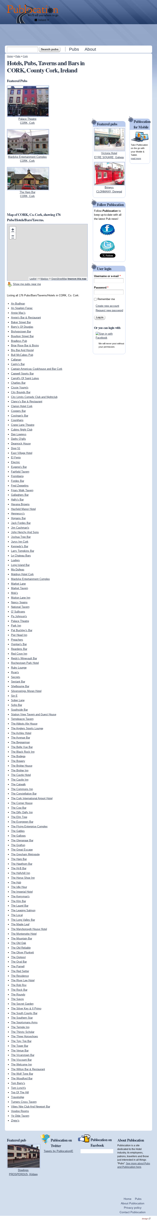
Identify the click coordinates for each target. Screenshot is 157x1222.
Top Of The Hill (20, 1092)
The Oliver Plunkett (22, 952)
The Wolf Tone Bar (22, 1073)
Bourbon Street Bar (22, 336)
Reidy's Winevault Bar (24, 658)
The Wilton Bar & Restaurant (28, 1069)
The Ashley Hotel (21, 733)
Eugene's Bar (19, 466)
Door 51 (15, 448)
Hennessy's (18, 513)
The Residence (20, 975)
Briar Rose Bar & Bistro (25, 345)
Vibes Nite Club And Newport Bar (30, 1106)
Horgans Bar (18, 518)
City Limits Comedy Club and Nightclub (34, 397)
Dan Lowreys (18, 434)
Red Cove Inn (19, 653)
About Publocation (132, 1203)
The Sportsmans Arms (24, 1022)
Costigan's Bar (19, 415)
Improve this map (77, 278)
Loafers (15, 560)
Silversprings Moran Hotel (26, 691)
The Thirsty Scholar (22, 1031)
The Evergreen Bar (22, 821)
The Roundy (18, 994)
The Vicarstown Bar (22, 1055)
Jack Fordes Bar (21, 523)
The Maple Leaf (20, 924)
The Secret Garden (22, 1003)
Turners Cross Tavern (24, 1101)
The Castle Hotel (21, 774)
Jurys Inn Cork (19, 541)
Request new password (109, 310)
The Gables (18, 831)
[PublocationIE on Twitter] (107, 251)
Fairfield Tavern (20, 471)
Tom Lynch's (18, 1087)
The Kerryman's (20, 896)
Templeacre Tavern (22, 718)
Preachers (17, 639)
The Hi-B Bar (18, 868)
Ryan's (15, 672)
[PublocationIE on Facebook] (107, 235)
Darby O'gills (18, 438)
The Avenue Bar (20, 737)
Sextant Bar (18, 681)
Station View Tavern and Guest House (33, 714)
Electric (15, 462)
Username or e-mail (107, 276)
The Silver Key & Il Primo (26, 1008)
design (146, 1218)
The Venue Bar (20, 1050)
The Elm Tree (19, 817)
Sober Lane (18, 700)
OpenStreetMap (59, 278)
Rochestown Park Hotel (25, 662)
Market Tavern (19, 588)
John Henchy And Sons (25, 532)
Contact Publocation (133, 1212)
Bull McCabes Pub (22, 354)
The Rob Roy (19, 985)
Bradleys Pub (19, 340)
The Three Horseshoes (24, 1036)
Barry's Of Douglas (22, 326)
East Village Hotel (21, 453)
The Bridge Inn (19, 770)
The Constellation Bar (24, 793)
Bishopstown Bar (21, 331)
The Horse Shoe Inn (23, 877)
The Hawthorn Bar (21, 863)
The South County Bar (24, 1013)
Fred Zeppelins (20, 485)
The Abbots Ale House (24, 723)
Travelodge (17, 1097)
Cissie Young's (19, 387)
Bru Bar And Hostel (22, 350)
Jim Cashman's (20, 527)
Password (101, 287)
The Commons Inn (22, 789)
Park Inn (16, 625)
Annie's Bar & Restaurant (26, 317)
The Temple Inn (20, 1027)
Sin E (14, 695)
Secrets (15, 677)
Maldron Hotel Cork (22, 574)
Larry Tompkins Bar (22, 550)
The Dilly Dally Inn (22, 812)
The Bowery (18, 761)
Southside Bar (19, 709)
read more (136, 158)
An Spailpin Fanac (22, 308)
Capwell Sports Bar (22, 373)
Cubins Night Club (21, 429)
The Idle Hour (19, 887)
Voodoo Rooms (20, 1111)
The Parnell (18, 966)
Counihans (17, 420)
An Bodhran (18, 303)
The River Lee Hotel (23, 980)
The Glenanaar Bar (22, 840)
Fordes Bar (17, 480)
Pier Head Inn (19, 635)
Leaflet (33, 278)
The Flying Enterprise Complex (29, 826)
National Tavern (20, 606)
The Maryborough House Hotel (29, 929)
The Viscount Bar (21, 1059)
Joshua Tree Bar (21, 536)
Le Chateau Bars (21, 555)
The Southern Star (22, 1017)
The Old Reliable (21, 947)
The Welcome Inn (21, 1064)
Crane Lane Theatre (22, 424)
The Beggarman (20, 742)
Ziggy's (15, 1120)
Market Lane (18, 583)
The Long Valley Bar (23, 919)
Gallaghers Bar (20, 494)
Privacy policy (132, 1207)
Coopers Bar (18, 410)
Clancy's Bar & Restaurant (26, 401)
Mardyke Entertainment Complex (30, 579)
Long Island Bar (20, 565)
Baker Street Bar (21, 322)
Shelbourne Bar (20, 686)
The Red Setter (20, 971)
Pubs (74, 49)
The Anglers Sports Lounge (27, 728)
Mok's (14, 592)
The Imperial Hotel (22, 891)
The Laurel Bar (19, 905)
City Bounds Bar (20, 392)
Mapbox (44, 278)
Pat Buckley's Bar (21, 630)
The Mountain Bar (21, 938)
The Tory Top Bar (21, 1041)
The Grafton (18, 845)
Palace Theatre (20, 621)
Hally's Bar (17, 499)
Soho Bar (16, 705)
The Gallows (18, 835)
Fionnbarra (17, 476)
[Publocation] (33, 13)
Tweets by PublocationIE (58, 1151)
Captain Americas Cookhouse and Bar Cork (36, 368)
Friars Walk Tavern (22, 490)
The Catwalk (18, 784)
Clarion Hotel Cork (22, 406)
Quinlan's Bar (19, 644)
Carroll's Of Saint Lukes (25, 378)
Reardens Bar (19, 649)
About (90, 49)
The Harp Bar (19, 859)
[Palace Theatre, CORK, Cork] (28, 114)
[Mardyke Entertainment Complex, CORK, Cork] (28, 152)
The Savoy (17, 999)
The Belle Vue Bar (22, 747)
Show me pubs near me (27, 284)
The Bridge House (21, 765)
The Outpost (18, 957)
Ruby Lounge (19, 667)
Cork (25, 56)
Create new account (107, 305)
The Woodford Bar (22, 1078)
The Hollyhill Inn (20, 873)
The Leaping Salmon (23, 910)
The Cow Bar (18, 807)
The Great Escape (22, 849)
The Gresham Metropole (25, 854)
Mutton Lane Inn (20, 597)
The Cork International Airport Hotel (32, 798)
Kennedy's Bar (19, 546)
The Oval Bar (19, 961)
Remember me (106, 299)
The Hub (16, 882)
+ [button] (12, 229)
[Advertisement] (78, 34)
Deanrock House (21, 443)
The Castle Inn (19, 779)
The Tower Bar (19, 1045)
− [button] (12, 235)
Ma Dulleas (17, 569)
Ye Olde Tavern (20, 1115)
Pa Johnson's (19, 616)
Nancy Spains (19, 602)
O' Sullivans (18, 611)
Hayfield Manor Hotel (23, 509)
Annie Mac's (18, 312)
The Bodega (18, 756)
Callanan (16, 359)
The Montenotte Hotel (24, 933)
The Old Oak (18, 943)
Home (10, 56)
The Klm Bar (18, 901)
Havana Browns (20, 504)
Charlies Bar (18, 382)
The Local (17, 915)
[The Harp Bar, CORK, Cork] (28, 188)
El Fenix (16, 457)
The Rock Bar (19, 989)
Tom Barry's (18, 1083)
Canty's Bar (18, 364)
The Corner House (22, 803)
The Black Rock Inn (23, 751)
